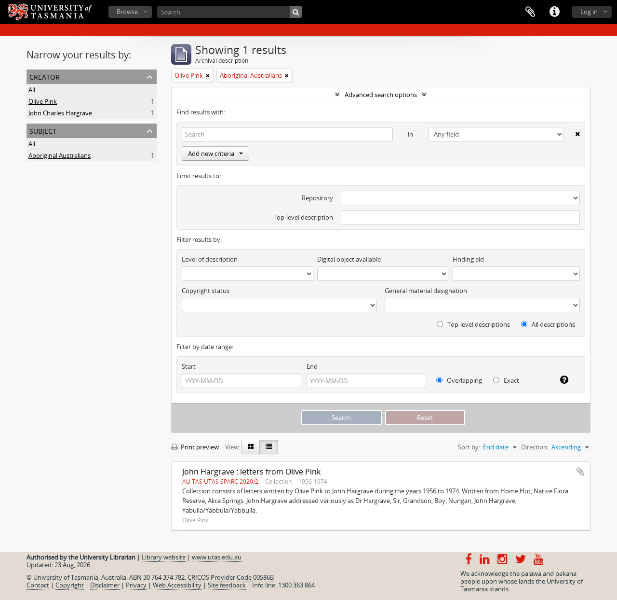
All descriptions (552, 324)
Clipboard (530, 12)
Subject (42, 130)
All (31, 89)
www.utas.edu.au (216, 557)
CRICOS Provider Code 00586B (231, 577)
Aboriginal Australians (59, 155)
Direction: (535, 447)
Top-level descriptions (478, 324)
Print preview (199, 447)
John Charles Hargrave (60, 113)
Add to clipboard (580, 471)
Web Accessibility (177, 585)
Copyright (69, 585)
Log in (589, 11)
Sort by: (469, 447)
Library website (164, 557)
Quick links (554, 12)
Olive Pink (42, 101)
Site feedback (227, 585)
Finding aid (468, 259)
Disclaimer (105, 585)
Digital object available (349, 259)
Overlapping (463, 380)
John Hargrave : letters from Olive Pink (251, 471)
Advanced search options (381, 94)
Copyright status (205, 290)
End (312, 366)
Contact (38, 585)
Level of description (210, 259)
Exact (510, 380)
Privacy (136, 585)
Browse (127, 11)
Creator (44, 76)
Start (189, 366)
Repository (317, 198)
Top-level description (303, 217)
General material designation (426, 290)
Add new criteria (211, 153)
